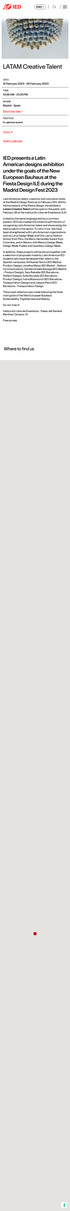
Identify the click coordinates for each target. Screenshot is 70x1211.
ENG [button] (39, 7)
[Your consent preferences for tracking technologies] (64, 1205)
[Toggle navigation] (65, 7)
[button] (35, 934)
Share (6, 132)
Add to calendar (12, 141)
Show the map (12, 111)
